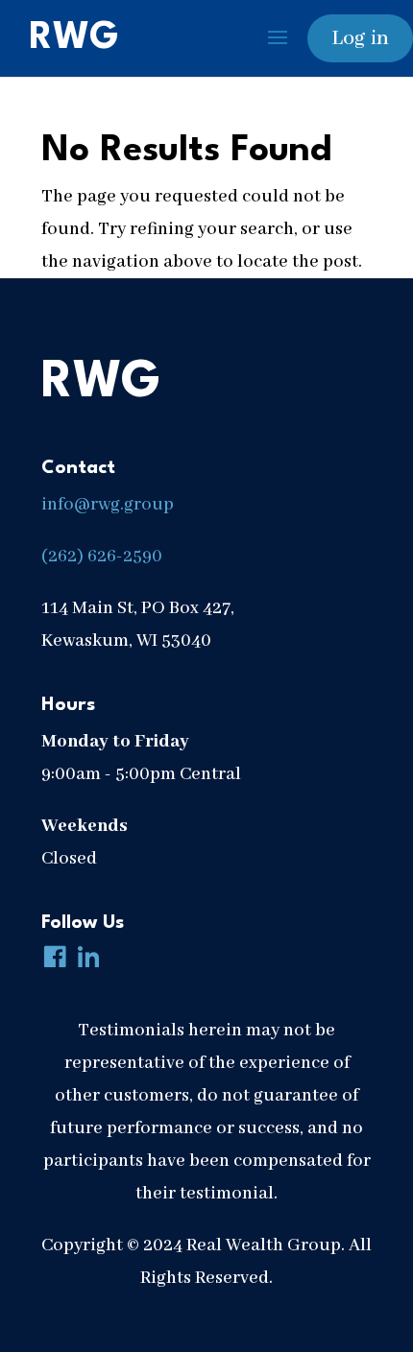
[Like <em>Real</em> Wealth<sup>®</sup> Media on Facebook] (51, 959)
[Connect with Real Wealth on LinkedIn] (84, 959)
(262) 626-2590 (101, 556)
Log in (360, 38)
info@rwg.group (107, 504)
